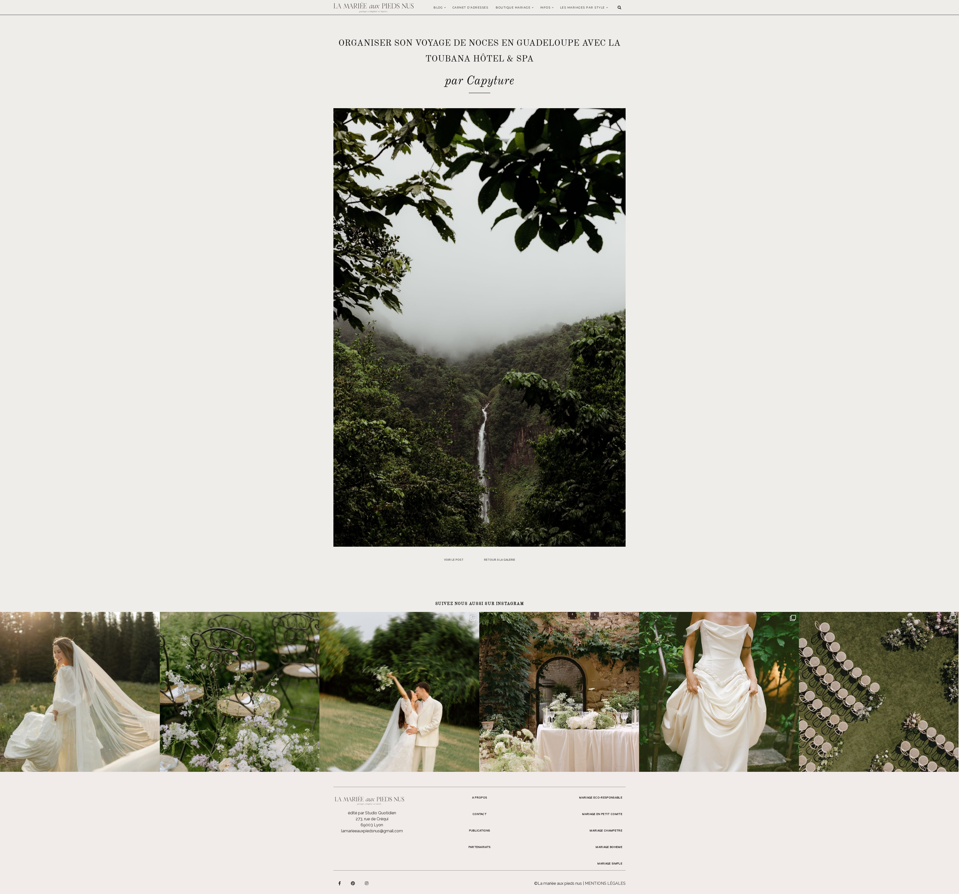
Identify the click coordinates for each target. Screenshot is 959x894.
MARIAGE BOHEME (609, 847)
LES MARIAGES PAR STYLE (582, 7)
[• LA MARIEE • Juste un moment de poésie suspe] (80, 692)
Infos (545, 7)
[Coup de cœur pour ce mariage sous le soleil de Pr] (719, 692)
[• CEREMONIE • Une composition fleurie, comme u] (240, 692)
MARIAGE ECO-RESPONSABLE (600, 798)
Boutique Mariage (513, 7)
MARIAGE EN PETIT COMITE (602, 814)
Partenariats (480, 847)
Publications (479, 831)
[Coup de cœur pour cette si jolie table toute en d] (559, 692)
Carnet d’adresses (470, 7)
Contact (479, 814)
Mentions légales (605, 883)
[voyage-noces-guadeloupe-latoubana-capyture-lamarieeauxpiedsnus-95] (479, 327)
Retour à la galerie (499, 559)
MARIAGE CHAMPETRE (606, 831)
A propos (479, 798)
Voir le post (454, 559)
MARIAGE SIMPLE (609, 864)
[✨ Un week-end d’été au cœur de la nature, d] (399, 692)
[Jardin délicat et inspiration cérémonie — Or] (879, 692)
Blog (438, 7)
